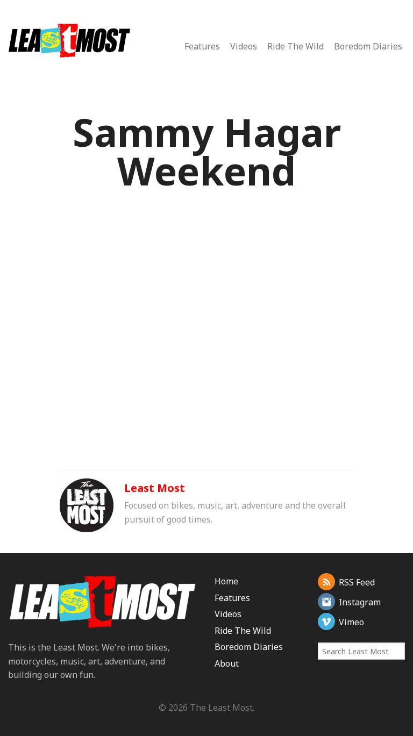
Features (202, 46)
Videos (243, 46)
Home (226, 581)
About (227, 663)
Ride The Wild (295, 46)
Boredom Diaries (368, 46)
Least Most (154, 488)
